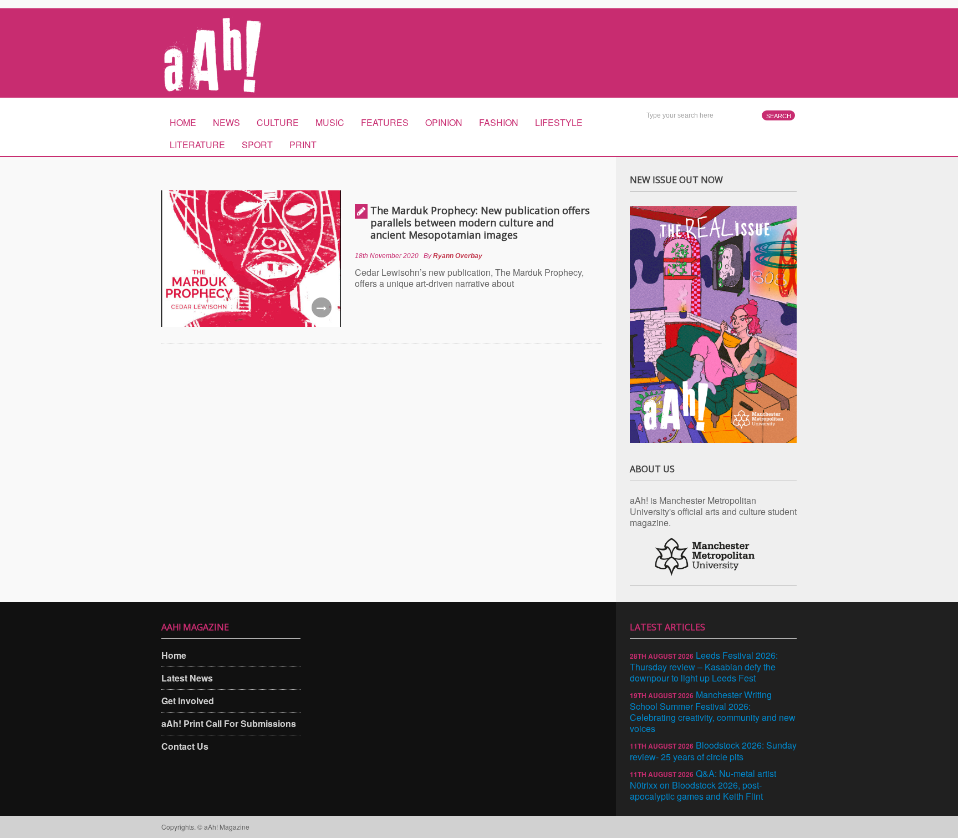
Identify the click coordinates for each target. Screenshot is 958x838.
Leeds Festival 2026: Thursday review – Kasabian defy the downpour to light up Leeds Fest (704, 666)
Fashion (498, 122)
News (226, 122)
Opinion (443, 122)
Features (385, 122)
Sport (257, 144)
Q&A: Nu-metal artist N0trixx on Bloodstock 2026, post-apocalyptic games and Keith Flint (703, 784)
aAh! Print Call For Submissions (228, 723)
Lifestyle (559, 122)
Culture (278, 122)
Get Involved (187, 700)
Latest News (187, 678)
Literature (197, 144)
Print (303, 144)
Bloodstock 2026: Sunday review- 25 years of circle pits (713, 751)
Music (329, 122)
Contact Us (184, 746)
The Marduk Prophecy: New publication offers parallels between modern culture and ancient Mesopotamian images (480, 222)
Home (183, 122)
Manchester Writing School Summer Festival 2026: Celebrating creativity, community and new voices (713, 711)
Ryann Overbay (457, 256)
